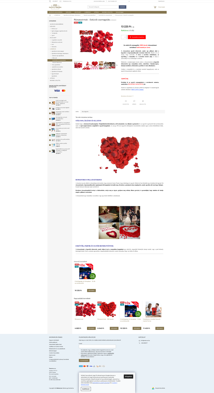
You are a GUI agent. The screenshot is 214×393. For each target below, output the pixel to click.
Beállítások (85, 389)
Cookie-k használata (54, 353)
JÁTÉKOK (52, 78)
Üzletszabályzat (112, 1)
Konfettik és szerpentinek (59, 60)
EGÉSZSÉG (52, 26)
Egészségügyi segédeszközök (59, 31)
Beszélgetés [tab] (85, 111)
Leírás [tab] (77, 111)
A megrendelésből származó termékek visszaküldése (59, 360)
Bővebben (91, 328)
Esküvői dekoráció (57, 62)
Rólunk (50, 357)
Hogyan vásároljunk (99, 1)
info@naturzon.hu (145, 340)
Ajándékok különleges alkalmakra (60, 53)
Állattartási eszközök (57, 42)
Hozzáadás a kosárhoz (138, 37)
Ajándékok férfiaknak (57, 71)
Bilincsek (54, 58)
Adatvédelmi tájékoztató (55, 344)
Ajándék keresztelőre (57, 67)
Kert (53, 44)
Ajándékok (54, 76)
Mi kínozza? (54, 29)
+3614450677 (144, 343)
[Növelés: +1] (127, 36)
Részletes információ (126, 96)
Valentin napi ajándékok (58, 56)
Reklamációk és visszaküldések (57, 349)
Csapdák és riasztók (57, 40)
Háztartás (54, 47)
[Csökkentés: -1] (127, 38)
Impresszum (52, 355)
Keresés (122, 7)
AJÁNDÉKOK (53, 49)
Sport (53, 35)
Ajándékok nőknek (56, 69)
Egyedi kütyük (55, 74)
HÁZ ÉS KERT (53, 38)
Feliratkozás (84, 360)
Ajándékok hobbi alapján (58, 51)
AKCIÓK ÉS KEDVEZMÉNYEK (56, 24)
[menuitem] (55, 12)
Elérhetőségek (53, 351)
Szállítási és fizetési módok (56, 346)
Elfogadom (128, 376)
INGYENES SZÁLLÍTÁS (55, 80)
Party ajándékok (56, 65)
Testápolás (54, 33)
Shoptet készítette (160, 388)
